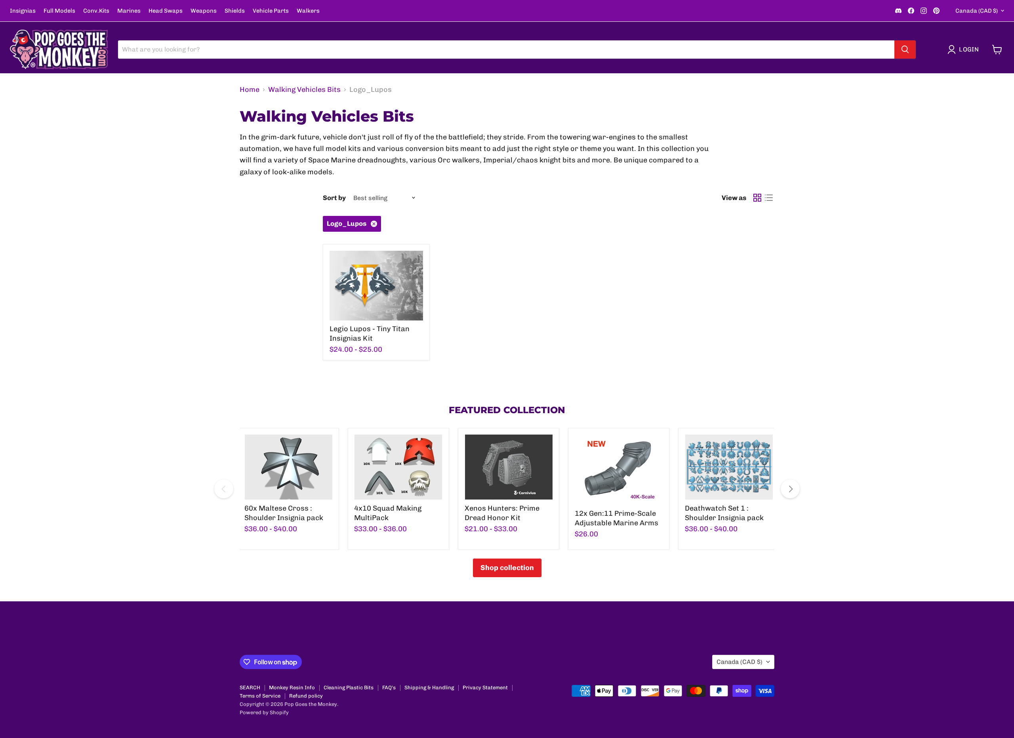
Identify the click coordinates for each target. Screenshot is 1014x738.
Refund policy (306, 696)
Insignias (23, 11)
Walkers (308, 11)
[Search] (905, 49)
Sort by (334, 198)
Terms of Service (260, 696)
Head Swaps (166, 11)
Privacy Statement (485, 687)
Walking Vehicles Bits (304, 90)
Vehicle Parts (271, 11)
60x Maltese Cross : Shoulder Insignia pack (283, 513)
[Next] (790, 488)
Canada (976, 10)
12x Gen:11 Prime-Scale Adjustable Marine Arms (616, 518)
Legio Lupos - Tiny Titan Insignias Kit (370, 333)
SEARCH (250, 687)
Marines (129, 11)
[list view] (768, 198)
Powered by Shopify (264, 712)
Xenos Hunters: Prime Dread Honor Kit (502, 513)
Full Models (59, 11)
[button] (964, 49)
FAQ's (389, 687)
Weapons (204, 11)
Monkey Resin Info (292, 687)
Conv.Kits (96, 11)
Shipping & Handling (429, 687)
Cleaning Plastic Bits (349, 687)
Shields (235, 11)
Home (249, 90)
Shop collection (507, 567)
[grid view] (757, 198)
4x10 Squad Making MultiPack (387, 513)
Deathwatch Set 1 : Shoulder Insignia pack (724, 513)
